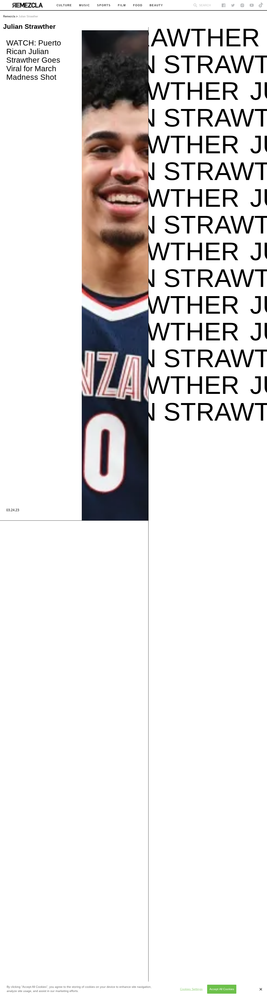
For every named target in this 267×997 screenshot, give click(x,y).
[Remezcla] (27, 5)
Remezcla (9, 16)
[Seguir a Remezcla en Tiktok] (261, 5)
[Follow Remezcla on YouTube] (251, 5)
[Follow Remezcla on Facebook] (223, 5)
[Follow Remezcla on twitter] (233, 5)
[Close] (260, 989)
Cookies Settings (191, 989)
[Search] (195, 5)
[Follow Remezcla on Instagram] (242, 5)
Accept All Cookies (221, 989)
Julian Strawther (28, 16)
